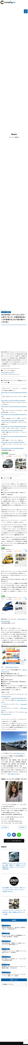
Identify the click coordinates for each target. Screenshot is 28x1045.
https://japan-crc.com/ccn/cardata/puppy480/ (12, 420)
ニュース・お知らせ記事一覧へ (14, 841)
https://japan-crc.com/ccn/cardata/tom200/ (12, 430)
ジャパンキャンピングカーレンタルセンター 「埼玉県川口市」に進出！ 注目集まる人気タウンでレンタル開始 (13, 912)
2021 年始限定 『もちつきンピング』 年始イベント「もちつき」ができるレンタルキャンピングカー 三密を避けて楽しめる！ (14, 889)
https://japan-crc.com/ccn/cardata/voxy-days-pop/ (13, 426)
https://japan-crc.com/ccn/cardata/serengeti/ (12, 448)
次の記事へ (22, 827)
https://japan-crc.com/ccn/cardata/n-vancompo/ (13, 400)
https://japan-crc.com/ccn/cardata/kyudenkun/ (13, 442)
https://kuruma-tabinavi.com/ (18, 698)
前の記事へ (5, 827)
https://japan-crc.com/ (19, 753)
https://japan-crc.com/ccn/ (7, 372)
